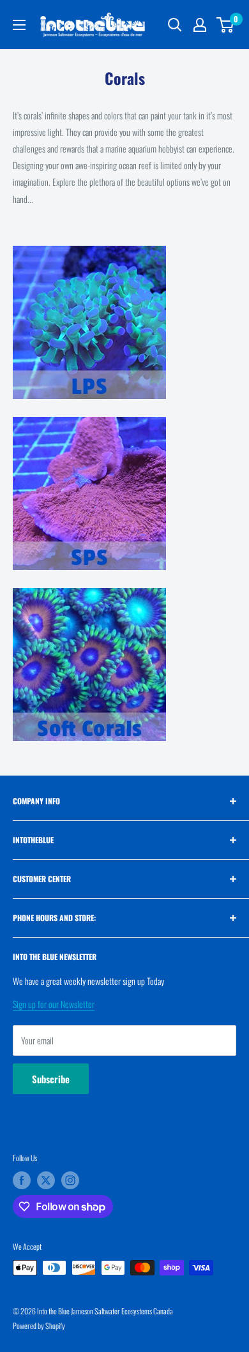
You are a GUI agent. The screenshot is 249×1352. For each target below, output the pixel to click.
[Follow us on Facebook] (22, 1180)
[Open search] (175, 25)
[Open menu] (19, 25)
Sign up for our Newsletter (53, 1003)
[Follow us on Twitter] (46, 1180)
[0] (226, 25)
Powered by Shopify (39, 1325)
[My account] (199, 25)
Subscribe (51, 1079)
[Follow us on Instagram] (70, 1180)
